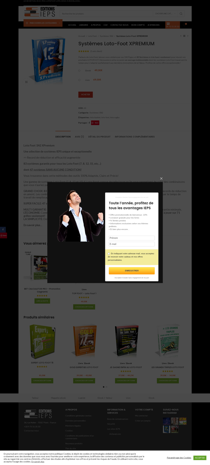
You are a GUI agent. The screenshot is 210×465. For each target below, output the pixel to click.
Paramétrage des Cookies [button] (179, 457)
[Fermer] (161, 178)
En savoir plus (37, 461)
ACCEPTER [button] (200, 458)
